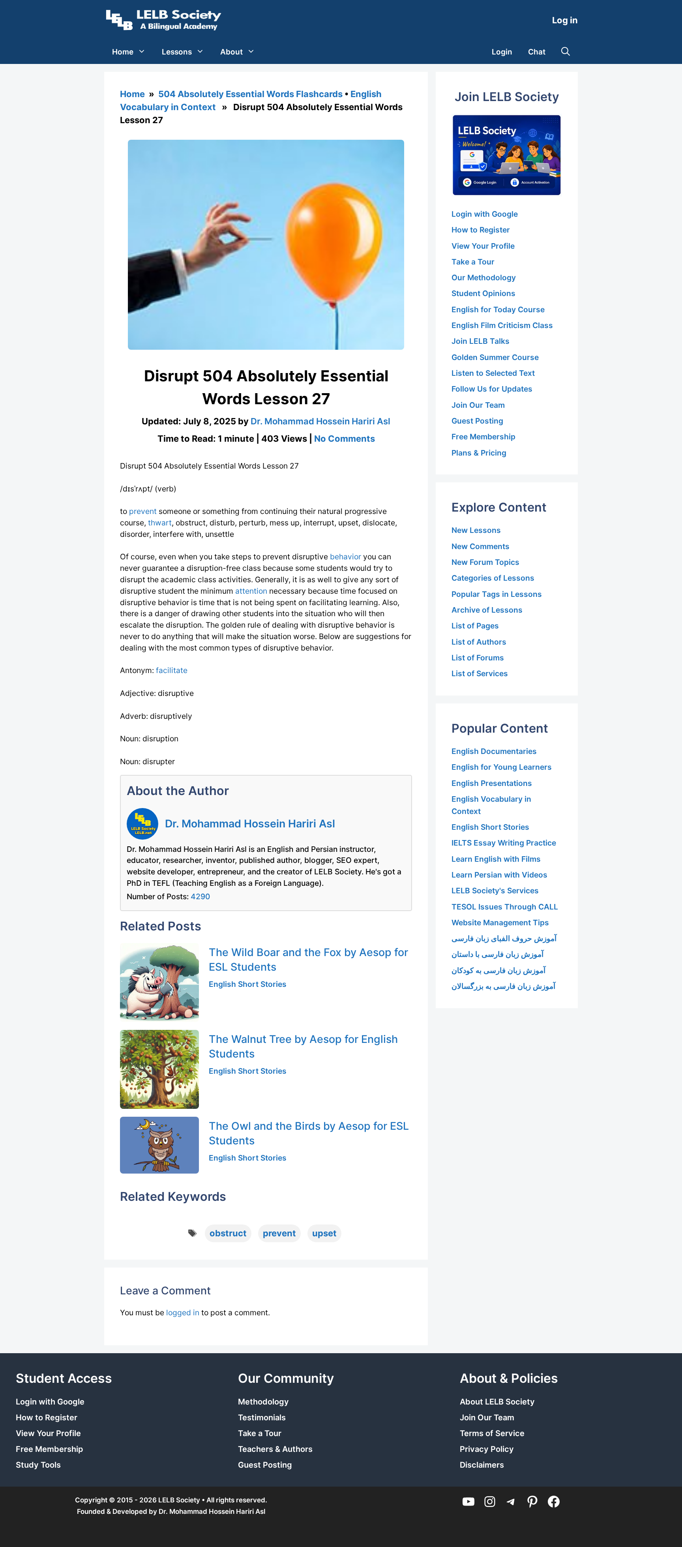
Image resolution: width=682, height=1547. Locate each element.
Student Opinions (483, 293)
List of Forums (478, 657)
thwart (160, 522)
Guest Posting (477, 421)
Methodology (263, 1401)
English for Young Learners (502, 767)
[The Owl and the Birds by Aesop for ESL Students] (159, 1145)
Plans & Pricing (479, 453)
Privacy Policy (487, 1449)
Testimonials (262, 1417)
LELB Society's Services (495, 890)
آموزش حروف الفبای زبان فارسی (504, 938)
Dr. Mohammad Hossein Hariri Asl (250, 823)
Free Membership (483, 436)
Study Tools (38, 1465)
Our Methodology (484, 277)
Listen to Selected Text (493, 373)
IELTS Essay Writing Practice (504, 843)
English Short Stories (248, 984)
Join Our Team (478, 405)
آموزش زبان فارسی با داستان (497, 954)
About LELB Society (497, 1401)
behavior (345, 556)
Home (122, 51)
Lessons (177, 51)
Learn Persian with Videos (499, 874)
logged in (182, 1312)
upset (324, 1233)
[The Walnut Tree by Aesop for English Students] (159, 1069)
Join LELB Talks (481, 341)
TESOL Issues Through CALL (505, 906)
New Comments (481, 546)
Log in (565, 20)
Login (502, 51)
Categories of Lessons (493, 578)
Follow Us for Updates (492, 389)
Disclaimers (482, 1465)
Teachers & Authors (275, 1449)
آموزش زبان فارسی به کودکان (498, 970)
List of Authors (479, 642)
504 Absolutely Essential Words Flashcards (250, 94)
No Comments (344, 438)
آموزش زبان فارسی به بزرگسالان (503, 986)
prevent (143, 511)
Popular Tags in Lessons (497, 594)
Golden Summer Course (495, 357)
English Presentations (492, 783)
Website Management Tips (500, 922)
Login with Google (485, 214)
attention (251, 591)
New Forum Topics (485, 562)
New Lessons (476, 530)
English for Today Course (498, 309)
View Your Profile (483, 246)
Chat (536, 51)
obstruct (228, 1233)
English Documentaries (494, 751)
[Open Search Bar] (565, 52)
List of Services (480, 673)
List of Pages (475, 625)
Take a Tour (473, 261)
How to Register (481, 229)
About (231, 51)
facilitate (171, 670)
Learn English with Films (496, 859)
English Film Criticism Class (502, 325)
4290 (200, 896)
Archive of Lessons (487, 610)
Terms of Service (492, 1433)
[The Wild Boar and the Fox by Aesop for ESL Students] (159, 982)
